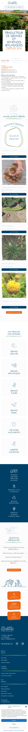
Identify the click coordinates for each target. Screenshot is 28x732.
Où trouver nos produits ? (6, 675)
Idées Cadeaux (4, 660)
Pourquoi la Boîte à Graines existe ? (8, 673)
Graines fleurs (4, 691)
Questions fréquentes (5, 662)
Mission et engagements (17, 60)
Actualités (5, 61)
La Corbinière (4, 68)
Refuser (14, 724)
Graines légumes (4, 686)
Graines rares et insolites (6, 693)
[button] (26, 706)
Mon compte (4, 657)
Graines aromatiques (5, 688)
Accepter (14, 720)
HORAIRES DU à (7, 67)
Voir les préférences (14, 727)
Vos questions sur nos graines (7, 695)
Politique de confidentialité (8, 730)
